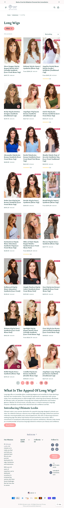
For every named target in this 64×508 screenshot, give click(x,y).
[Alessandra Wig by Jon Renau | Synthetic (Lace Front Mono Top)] (12, 139)
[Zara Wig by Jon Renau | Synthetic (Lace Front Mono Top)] (51, 271)
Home (8, 15)
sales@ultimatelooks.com (56, 472)
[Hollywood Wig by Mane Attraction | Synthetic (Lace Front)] (12, 271)
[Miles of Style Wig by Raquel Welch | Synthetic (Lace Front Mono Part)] (32, 226)
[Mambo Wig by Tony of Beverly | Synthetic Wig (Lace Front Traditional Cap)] (51, 139)
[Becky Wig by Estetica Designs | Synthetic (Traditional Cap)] (12, 96)
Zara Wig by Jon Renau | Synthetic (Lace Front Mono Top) (51, 289)
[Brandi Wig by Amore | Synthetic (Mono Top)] (51, 185)
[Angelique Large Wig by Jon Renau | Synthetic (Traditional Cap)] (51, 356)
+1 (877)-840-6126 (56, 465)
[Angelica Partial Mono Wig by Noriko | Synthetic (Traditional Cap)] (51, 50)
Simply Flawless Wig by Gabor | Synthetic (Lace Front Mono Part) (31, 289)
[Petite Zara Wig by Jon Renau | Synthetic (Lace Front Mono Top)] (12, 185)
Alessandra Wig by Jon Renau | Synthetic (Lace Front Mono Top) (12, 157)
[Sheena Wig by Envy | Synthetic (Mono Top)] (51, 226)
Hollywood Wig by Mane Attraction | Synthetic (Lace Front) (12, 289)
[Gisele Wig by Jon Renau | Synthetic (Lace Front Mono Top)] (51, 96)
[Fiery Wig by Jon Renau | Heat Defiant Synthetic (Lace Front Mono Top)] (51, 313)
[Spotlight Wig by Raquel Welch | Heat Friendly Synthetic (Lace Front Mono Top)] (32, 313)
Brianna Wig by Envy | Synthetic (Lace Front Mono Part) (12, 330)
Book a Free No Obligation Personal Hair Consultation (32, 2)
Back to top (31, 434)
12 (41, 383)
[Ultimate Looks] (13, 7)
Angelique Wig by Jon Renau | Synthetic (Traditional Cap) (31, 114)
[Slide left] (5, 2)
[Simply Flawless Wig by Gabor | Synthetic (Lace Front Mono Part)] (32, 271)
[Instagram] (52, 449)
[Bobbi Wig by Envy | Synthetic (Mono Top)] (12, 356)
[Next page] (46, 383)
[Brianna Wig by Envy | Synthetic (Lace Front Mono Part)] (12, 313)
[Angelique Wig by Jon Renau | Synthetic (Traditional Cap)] (32, 96)
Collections (15, 15)
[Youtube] (56, 444)
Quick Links (22, 441)
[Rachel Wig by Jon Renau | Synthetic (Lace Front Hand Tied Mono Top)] (32, 139)
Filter (8, 28)
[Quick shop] (18, 61)
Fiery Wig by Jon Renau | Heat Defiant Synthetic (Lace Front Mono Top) (51, 330)
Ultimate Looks (26, 504)
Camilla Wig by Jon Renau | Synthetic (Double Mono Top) (30, 374)
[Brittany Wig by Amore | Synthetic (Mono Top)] (32, 50)
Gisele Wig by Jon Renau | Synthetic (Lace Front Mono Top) (51, 114)
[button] (54, 7)
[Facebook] (52, 444)
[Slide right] (59, 2)
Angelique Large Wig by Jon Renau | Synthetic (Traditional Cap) (51, 374)
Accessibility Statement (35, 506)
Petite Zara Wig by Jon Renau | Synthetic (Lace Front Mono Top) (12, 202)
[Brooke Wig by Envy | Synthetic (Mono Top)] (32, 185)
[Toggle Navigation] (6, 7)
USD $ (32, 493)
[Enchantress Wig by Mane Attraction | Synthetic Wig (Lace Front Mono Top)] (12, 226)
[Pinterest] (56, 449)
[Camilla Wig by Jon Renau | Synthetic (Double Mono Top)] (32, 356)
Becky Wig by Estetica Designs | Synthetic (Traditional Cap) (12, 114)
